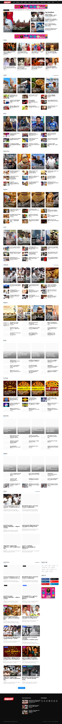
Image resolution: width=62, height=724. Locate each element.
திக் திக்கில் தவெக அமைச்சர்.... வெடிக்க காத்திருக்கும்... (36, 29)
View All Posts (37, 562)
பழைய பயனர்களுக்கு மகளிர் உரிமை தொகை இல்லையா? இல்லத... (52, 285)
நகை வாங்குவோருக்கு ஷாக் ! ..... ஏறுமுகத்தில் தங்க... (14, 220)
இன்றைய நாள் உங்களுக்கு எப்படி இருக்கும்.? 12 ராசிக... (34, 403)
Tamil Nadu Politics (44, 567)
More (53, 2)
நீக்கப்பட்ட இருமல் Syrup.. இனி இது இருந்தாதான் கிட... (14, 107)
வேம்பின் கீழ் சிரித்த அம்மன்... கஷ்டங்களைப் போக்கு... (9, 430)
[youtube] (49, 701)
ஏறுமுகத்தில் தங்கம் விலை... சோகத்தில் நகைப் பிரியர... (23, 204)
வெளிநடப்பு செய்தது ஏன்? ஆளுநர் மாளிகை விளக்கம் (34, 711)
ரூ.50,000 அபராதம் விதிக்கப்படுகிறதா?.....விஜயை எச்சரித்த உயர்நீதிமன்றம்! (51, 15)
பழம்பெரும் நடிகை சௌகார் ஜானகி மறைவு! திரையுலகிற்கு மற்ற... (23, 67)
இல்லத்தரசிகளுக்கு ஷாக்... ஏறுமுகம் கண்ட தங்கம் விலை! (37, 204)
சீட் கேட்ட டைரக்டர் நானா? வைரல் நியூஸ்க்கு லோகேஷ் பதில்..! (9, 67)
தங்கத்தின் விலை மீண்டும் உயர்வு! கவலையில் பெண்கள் (15, 215)
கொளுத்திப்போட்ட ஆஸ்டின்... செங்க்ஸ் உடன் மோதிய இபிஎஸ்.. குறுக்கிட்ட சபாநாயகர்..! (51, 20)
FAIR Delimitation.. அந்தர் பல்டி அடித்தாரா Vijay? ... (53, 171)
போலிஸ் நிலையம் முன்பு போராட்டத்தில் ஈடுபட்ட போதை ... (34, 706)
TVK (55, 569)
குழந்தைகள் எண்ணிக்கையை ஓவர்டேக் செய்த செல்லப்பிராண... (53, 366)
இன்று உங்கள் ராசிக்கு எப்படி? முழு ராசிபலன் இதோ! (52, 392)
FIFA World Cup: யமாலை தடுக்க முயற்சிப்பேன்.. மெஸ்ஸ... (52, 134)
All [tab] (52, 75)
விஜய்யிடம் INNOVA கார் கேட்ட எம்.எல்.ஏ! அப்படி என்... (52, 291)
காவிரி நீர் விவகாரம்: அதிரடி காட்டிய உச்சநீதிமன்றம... (34, 328)
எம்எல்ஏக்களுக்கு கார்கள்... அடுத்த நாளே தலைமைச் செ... (34, 285)
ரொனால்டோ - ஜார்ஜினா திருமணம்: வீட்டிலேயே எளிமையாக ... (52, 361)
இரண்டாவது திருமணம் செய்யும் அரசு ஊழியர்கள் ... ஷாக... (53, 323)
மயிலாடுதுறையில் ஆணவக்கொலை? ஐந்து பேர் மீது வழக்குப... (33, 248)
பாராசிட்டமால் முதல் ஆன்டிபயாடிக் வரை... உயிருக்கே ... (51, 89)
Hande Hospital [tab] (56, 75)
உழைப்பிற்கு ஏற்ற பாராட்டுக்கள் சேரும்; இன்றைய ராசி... (33, 399)
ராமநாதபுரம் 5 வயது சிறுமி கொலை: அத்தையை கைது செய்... (53, 248)
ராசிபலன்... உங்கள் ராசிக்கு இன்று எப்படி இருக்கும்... (23, 392)
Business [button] (48, 2)
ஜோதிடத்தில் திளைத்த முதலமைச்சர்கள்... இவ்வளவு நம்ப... (8, 165)
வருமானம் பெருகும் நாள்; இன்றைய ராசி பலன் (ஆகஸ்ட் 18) (15, 404)
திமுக (50, 565)
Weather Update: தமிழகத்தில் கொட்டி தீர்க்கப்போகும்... (53, 479)
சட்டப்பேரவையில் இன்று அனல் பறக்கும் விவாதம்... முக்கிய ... (11, 638)
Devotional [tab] (38, 491)
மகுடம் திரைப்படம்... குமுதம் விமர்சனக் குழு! (37, 52)
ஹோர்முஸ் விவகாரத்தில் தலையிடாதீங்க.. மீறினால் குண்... (36, 354)
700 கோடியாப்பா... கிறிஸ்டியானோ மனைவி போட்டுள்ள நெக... (15, 361)
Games (22, 2)
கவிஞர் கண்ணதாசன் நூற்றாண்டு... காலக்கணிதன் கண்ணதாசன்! (14, 177)
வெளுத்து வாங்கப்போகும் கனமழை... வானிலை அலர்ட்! (15, 485)
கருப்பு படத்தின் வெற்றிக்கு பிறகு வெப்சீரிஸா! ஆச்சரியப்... (9, 52)
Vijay (49, 567)
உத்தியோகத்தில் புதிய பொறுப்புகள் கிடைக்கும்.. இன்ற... (52, 399)
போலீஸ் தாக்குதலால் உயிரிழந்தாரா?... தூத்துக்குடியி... (9, 241)
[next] (58, 10)
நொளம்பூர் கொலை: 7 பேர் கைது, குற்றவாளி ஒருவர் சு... (53, 253)
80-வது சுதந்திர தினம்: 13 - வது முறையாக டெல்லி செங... (53, 328)
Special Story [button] (43, 2)
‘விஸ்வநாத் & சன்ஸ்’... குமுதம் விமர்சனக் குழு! (22, 52)
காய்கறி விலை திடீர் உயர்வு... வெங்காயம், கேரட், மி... (34, 210)
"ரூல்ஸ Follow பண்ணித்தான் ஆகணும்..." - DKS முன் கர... (9, 316)
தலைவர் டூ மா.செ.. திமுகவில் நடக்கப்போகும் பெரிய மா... (37, 430)
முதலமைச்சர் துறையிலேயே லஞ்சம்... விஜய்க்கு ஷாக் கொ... (52, 296)
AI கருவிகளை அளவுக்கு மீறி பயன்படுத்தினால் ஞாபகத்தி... (33, 371)
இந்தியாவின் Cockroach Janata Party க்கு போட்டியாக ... (15, 371)
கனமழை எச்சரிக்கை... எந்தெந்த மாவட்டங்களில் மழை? (52, 468)
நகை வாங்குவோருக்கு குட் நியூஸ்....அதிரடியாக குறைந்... (9, 203)
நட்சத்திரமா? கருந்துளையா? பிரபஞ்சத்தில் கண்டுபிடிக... (34, 361)
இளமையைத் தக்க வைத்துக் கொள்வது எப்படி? (34, 106)
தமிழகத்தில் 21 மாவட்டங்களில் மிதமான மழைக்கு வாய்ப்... (52, 474)
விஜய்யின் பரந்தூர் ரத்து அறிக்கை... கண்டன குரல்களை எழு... (11, 547)
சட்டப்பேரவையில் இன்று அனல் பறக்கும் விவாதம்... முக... (23, 279)
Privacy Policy (45, 721)
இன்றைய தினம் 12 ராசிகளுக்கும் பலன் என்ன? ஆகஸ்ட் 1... (34, 409)
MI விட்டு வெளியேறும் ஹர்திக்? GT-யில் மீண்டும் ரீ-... (23, 128)
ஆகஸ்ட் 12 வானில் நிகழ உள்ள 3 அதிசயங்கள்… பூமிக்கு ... (14, 366)
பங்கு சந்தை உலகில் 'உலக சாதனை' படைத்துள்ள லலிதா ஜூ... (15, 210)
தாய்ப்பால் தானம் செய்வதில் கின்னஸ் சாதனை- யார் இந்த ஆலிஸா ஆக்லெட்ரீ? (25, 10)
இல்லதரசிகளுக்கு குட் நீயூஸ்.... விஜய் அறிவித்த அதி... (37, 279)
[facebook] (42, 701)
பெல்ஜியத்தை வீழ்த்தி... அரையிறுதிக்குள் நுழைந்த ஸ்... (15, 144)
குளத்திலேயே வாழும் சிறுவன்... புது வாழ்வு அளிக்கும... (14, 323)
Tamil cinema (52, 569)
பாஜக (48, 569)
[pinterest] (52, 701)
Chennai (46, 565)
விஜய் (43, 571)
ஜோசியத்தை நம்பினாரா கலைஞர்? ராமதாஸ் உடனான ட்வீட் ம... (15, 172)
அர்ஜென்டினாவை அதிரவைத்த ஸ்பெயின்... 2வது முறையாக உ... (33, 134)
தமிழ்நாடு (53, 567)
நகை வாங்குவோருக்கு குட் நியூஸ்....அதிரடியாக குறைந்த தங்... (11, 618)
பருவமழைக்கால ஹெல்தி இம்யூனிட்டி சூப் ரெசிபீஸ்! (37, 89)
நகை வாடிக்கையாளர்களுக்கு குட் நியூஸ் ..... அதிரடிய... (53, 215)
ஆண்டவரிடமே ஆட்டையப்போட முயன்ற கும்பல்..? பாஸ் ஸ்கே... (37, 241)
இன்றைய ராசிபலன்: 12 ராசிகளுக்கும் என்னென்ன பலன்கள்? (53, 409)
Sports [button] (38, 2)
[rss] (57, 701)
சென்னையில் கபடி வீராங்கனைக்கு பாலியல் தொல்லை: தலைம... (15, 258)
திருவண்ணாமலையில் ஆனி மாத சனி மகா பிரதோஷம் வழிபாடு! (14, 436)
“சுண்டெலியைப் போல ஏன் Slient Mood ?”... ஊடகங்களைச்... (15, 334)
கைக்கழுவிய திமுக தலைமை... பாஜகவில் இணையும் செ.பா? (52, 177)
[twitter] (44, 701)
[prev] (56, 10)
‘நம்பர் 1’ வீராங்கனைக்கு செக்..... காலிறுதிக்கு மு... (10, 128)
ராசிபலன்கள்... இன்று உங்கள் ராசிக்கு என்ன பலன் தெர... (9, 392)
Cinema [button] (25, 2)
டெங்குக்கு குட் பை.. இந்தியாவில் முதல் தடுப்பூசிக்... (13, 96)
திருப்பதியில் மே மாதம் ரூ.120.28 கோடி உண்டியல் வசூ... (52, 436)
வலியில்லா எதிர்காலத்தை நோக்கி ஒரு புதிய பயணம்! (10, 89)
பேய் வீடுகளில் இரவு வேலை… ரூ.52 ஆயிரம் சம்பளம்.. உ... (33, 366)
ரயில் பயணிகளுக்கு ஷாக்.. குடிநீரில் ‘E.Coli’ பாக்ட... (23, 89)
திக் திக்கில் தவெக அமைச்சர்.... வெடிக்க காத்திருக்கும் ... (30, 506)
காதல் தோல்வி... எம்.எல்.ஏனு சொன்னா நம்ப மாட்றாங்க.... (34, 296)
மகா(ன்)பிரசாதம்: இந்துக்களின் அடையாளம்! (15, 446)
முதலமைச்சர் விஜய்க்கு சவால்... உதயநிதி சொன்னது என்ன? (30, 526)
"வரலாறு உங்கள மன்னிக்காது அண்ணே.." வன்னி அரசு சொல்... (15, 291)
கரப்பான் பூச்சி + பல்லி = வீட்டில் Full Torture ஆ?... (33, 95)
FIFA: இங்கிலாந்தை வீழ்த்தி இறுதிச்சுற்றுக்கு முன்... (15, 139)
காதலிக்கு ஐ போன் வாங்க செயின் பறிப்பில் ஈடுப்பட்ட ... (51, 241)
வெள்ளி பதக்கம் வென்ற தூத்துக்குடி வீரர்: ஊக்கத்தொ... (15, 134)
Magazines (18, 2)
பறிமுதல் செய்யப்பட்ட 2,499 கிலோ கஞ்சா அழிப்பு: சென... (34, 258)
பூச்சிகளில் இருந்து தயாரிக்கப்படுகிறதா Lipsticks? (52, 96)
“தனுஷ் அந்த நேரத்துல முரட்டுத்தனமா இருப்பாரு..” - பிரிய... (52, 67)
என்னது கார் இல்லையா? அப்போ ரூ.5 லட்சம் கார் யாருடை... (15, 296)
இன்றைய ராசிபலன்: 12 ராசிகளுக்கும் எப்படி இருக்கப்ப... (38, 392)
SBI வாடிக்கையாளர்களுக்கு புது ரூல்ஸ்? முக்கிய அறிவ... (15, 285)
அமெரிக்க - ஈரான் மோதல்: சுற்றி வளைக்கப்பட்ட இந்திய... (8, 354)
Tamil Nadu (43, 569)
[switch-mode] (58, 0)
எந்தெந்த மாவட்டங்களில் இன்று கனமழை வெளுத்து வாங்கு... (34, 485)
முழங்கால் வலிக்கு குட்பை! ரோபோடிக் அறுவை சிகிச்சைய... (34, 177)
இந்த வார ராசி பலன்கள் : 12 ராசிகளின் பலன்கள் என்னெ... (53, 404)
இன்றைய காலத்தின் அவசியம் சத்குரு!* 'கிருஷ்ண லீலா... (14, 442)
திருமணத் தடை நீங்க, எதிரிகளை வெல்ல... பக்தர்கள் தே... (23, 430)
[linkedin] (54, 701)
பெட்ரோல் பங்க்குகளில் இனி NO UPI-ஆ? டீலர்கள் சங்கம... (33, 215)
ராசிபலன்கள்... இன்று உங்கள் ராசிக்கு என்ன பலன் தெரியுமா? (11, 658)
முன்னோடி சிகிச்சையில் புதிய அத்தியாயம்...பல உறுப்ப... (36, 165)
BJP (57, 565)
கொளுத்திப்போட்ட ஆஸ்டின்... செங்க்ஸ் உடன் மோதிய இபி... (9, 279)
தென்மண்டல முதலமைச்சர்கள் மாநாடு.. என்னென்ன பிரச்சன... (34, 291)
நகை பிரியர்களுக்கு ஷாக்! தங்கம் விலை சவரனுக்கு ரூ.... (51, 279)
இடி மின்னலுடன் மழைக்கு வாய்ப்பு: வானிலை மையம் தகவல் (53, 485)
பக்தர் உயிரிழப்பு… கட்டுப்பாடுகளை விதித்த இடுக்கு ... (50, 430)
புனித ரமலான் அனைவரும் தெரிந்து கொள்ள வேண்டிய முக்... (53, 447)
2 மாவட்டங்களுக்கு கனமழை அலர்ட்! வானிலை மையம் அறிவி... (15, 474)
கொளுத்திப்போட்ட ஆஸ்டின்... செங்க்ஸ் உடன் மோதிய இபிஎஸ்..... (30, 597)
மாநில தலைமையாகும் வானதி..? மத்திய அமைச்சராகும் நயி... (33, 172)
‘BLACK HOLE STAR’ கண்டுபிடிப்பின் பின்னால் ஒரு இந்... (51, 355)
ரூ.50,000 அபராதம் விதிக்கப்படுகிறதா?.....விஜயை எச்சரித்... (11, 526)
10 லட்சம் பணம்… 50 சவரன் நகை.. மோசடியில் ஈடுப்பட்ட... (15, 247)
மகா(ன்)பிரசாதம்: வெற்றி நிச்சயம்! (52, 441)
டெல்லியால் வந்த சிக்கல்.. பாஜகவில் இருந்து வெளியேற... (34, 183)
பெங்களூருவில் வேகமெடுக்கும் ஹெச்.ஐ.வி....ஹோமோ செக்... (33, 101)
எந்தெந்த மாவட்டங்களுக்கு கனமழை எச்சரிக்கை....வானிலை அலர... (30, 638)
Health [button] (33, 2)
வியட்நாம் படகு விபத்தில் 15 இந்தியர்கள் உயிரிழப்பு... (53, 371)
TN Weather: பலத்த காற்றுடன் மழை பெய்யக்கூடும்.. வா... (14, 479)
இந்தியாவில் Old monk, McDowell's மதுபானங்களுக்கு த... (53, 220)
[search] (58, 2)
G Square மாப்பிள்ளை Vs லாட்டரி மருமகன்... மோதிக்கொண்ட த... (11, 506)
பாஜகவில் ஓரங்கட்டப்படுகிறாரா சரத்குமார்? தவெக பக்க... (15, 183)
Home (14, 2)
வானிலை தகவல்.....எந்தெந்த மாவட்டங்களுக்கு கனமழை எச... (37, 467)
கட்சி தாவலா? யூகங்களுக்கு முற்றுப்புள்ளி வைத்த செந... (51, 165)
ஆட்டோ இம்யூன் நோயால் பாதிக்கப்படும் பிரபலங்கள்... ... (53, 101)
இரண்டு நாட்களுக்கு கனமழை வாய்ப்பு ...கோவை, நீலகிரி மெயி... (30, 678)
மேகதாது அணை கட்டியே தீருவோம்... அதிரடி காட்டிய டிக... (51, 317)
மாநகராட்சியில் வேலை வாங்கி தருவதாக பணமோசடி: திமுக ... (33, 253)
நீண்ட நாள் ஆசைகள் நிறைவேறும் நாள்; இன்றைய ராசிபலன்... (14, 399)
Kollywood (51, 571)
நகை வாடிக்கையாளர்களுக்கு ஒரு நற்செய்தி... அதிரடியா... (53, 210)
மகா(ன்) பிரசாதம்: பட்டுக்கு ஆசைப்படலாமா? (34, 441)
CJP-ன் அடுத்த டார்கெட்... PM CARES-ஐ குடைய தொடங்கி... (23, 317)
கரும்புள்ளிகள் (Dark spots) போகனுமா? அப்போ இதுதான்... (53, 107)
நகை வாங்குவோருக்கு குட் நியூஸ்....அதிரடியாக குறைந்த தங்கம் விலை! (50, 24)
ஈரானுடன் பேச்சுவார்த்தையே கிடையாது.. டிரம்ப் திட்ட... (22, 354)
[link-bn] (31, 7)
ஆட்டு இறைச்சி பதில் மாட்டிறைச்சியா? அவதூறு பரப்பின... (23, 241)
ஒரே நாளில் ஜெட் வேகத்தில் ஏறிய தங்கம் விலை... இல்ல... (52, 204)
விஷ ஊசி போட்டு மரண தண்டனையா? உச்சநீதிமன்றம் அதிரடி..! (33, 323)
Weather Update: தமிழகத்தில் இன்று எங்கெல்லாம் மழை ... (34, 474)
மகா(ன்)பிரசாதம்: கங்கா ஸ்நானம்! (33, 446)
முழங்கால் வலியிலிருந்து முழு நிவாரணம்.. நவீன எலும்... (15, 101)
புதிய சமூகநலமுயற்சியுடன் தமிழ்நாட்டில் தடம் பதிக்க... (34, 220)
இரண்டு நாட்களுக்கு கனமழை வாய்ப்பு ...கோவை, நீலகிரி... (23, 468)
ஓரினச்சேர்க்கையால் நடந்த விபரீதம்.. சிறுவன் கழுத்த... (15, 253)
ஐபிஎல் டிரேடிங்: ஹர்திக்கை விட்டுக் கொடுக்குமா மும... (51, 128)
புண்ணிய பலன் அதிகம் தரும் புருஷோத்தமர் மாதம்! (34, 436)
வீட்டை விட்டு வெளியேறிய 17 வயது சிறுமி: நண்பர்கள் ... (53, 258)
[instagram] (47, 701)
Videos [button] (29, 2)
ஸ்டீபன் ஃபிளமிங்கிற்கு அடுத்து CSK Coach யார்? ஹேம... (37, 127)
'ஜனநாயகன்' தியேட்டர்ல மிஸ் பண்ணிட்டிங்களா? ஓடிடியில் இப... (37, 67)
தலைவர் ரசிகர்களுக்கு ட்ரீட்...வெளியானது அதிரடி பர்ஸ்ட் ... (51, 52)
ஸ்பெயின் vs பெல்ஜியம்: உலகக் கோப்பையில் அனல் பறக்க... (34, 144)
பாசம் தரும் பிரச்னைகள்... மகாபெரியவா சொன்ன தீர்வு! (24, 165)
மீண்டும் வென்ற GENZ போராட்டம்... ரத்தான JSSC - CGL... (15, 328)
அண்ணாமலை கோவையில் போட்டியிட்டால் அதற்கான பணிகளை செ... (35, 701)
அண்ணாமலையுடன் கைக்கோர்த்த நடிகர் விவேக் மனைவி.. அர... (53, 183)
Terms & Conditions (55, 721)
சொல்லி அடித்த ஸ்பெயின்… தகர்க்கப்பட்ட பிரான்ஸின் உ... (53, 139)
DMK (42, 565)
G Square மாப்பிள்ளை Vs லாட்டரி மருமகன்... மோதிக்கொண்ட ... (37, 18)
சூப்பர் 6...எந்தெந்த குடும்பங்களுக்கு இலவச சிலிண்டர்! (28, 547)
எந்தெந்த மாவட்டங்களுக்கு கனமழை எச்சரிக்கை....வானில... (9, 467)
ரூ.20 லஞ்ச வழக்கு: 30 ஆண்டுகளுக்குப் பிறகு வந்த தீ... (38, 317)
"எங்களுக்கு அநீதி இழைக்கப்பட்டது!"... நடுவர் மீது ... (53, 144)
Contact (49, 721)
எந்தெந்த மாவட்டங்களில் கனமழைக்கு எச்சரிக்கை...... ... (34, 479)
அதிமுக (46, 571)
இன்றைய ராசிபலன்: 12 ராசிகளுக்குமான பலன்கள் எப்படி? (15, 409)
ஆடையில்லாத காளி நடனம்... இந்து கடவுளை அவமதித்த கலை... (33, 334)
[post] (16, 22)
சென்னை (53, 565)
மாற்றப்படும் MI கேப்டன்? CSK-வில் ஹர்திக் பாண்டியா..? (33, 139)
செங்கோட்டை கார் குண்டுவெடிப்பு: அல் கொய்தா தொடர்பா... (51, 334)
